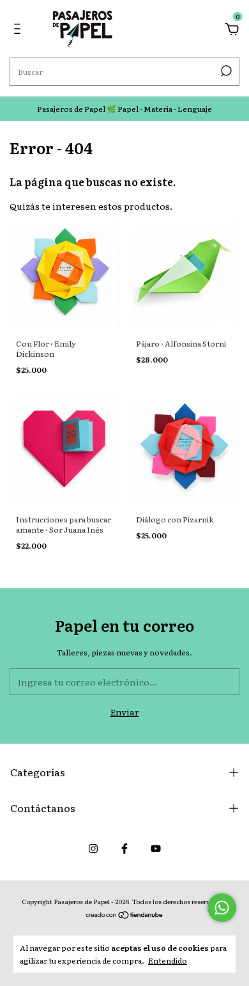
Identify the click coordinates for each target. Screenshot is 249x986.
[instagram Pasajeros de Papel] (93, 848)
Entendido (167, 960)
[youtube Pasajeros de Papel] (156, 848)
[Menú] (19, 30)
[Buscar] (225, 71)
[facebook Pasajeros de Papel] (124, 848)
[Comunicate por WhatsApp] (221, 907)
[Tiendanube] (125, 915)
